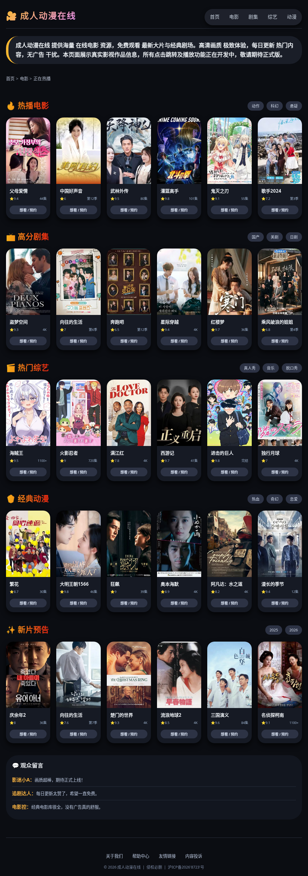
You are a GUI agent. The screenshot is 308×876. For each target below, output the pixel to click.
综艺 (272, 17)
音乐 (271, 368)
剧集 (253, 17)
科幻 (275, 105)
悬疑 (294, 105)
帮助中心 (140, 856)
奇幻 (275, 499)
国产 (256, 237)
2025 (274, 630)
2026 (293, 630)
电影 (234, 17)
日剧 (294, 237)
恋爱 (294, 499)
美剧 (275, 237)
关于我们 (114, 856)
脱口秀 (292, 368)
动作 (256, 105)
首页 (215, 17)
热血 (256, 499)
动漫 (292, 17)
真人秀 (250, 368)
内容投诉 (193, 856)
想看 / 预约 (28, 210)
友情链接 (167, 856)
